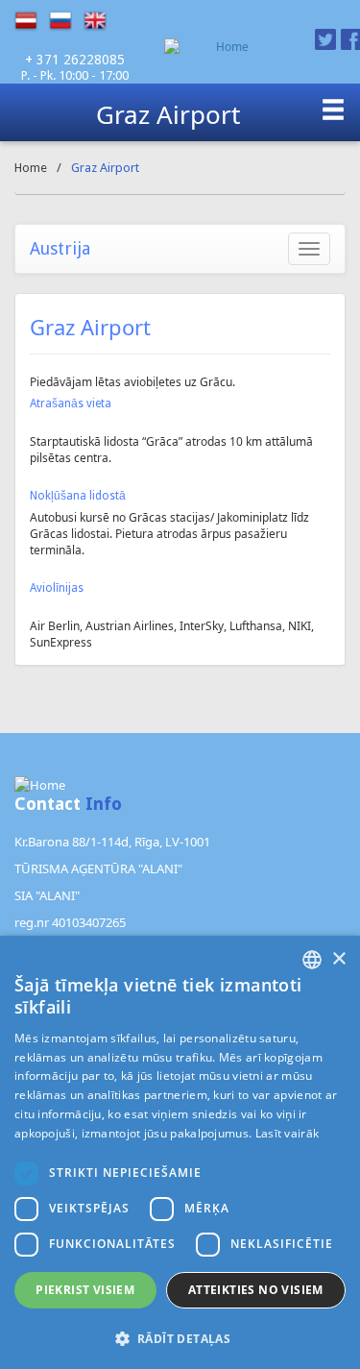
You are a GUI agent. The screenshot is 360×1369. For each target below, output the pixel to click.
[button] (180, 1338)
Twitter (325, 39)
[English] (101, 21)
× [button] (338, 959)
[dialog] (180, 1152)
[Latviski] (31, 21)
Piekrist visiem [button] (85, 1290)
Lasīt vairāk (287, 1133)
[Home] (224, 46)
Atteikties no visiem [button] (256, 1290)
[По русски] (66, 21)
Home (30, 167)
